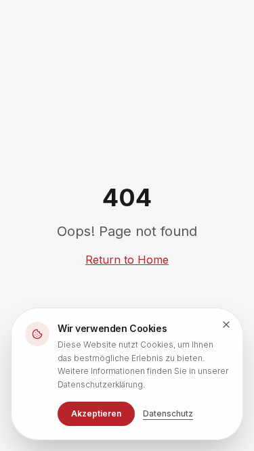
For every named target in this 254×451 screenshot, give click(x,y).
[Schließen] (226, 324)
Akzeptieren (96, 413)
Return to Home (127, 259)
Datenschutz (168, 413)
